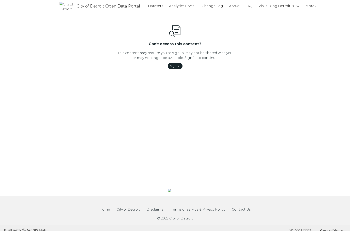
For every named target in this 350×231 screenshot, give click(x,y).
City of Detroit (128, 209)
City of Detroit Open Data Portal (108, 6)
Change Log (212, 6)
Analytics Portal (182, 6)
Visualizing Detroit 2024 (279, 6)
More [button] (309, 6)
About (234, 6)
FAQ (249, 6)
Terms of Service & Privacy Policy (198, 209)
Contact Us (241, 209)
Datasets (155, 6)
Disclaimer (156, 209)
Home (105, 209)
